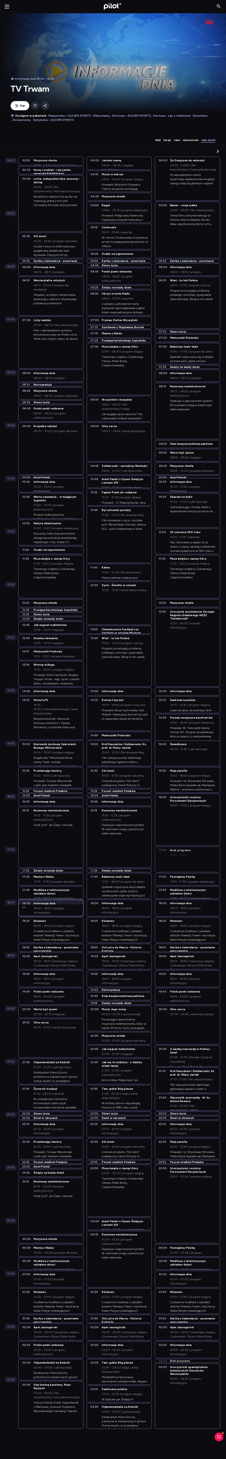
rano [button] (177, 140)
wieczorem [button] (190, 140)
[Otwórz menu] (7, 7)
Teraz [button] (167, 140)
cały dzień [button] (208, 140)
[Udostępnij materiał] (45, 105)
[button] (218, 151)
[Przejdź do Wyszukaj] (218, 6)
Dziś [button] (158, 140)
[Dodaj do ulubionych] (35, 105)
